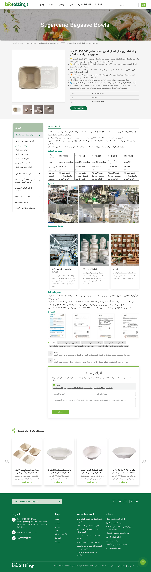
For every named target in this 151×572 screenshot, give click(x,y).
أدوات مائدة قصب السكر (23, 167)
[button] (144, 461)
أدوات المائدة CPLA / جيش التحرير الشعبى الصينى (25, 180)
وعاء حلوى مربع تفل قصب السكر (68, 343)
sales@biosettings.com (26, 532)
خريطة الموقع (115, 566)
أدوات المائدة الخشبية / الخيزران (23, 189)
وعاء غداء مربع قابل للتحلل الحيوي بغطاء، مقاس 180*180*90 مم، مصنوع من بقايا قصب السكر (83, 388)
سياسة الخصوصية (133, 566)
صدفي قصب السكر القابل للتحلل (88, 525)
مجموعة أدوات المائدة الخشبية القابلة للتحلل (88, 530)
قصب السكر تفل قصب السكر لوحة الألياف (89, 520)
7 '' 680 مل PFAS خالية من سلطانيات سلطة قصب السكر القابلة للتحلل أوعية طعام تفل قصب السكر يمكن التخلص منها (92, 471)
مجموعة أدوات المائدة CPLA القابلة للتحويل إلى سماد (89, 547)
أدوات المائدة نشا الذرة (23, 173)
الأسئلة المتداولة (84, 4)
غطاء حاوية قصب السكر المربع (114, 343)
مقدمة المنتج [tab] (54, 125)
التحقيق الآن (77, 108)
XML (123, 566)
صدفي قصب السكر (21, 154)
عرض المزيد (26, 482)
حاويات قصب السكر (22, 158)
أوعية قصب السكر (30, 43)
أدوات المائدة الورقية (22, 196)
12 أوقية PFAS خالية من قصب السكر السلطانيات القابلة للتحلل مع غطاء (27, 471)
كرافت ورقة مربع (21, 202)
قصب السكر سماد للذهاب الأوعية (84, 346)
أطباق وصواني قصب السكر (24, 141)
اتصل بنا (98, 4)
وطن (42, 4)
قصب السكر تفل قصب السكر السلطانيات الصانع (113, 346)
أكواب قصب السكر (21, 150)
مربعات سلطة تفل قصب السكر (92, 343)
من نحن (62, 4)
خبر (71, 4)
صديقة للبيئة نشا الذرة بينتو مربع (88, 542)
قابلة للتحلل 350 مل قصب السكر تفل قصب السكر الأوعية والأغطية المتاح (59, 471)
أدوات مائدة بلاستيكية (113, 548)
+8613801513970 (24, 538)
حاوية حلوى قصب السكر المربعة (60, 346)
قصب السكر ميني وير (22, 163)
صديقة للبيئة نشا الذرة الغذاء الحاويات (87, 553)
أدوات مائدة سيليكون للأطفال (25, 208)
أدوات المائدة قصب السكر (24, 135)
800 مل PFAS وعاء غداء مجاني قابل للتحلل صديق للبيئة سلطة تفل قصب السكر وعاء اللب (124, 471)
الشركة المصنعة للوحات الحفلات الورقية (88, 536)
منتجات (52, 4)
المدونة (57, 542)
